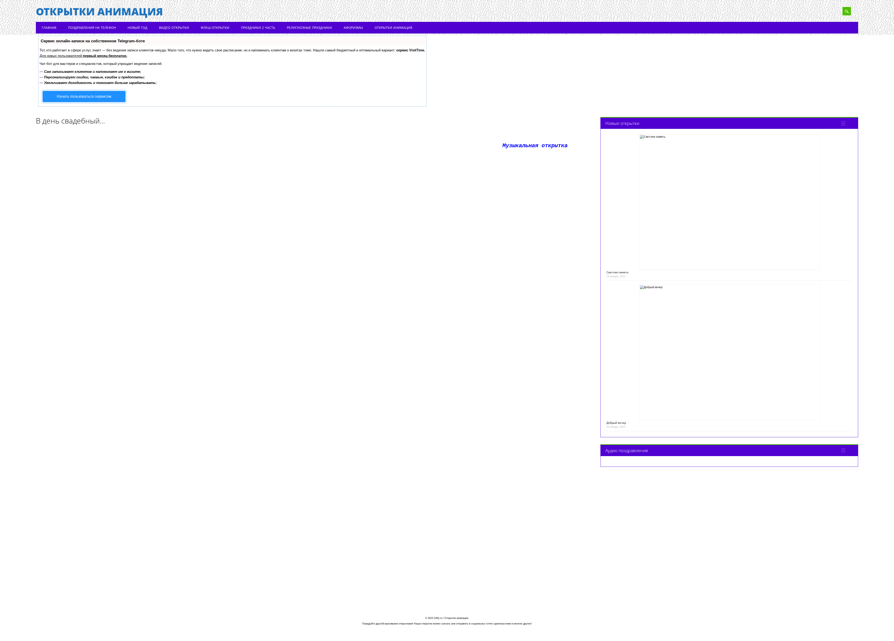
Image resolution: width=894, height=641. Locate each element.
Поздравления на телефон (92, 27)
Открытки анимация (99, 11)
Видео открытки (174, 27)
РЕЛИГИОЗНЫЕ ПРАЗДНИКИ (309, 27)
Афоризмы (353, 27)
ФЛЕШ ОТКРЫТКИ (215, 27)
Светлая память (617, 272)
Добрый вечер (616, 423)
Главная (49, 27)
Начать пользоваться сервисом (84, 96)
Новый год (137, 27)
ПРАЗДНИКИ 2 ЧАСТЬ (258, 27)
